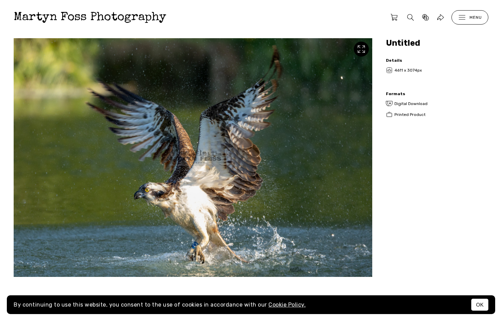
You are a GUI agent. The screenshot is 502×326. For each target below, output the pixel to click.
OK (480, 305)
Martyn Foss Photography (90, 18)
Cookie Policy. (287, 304)
